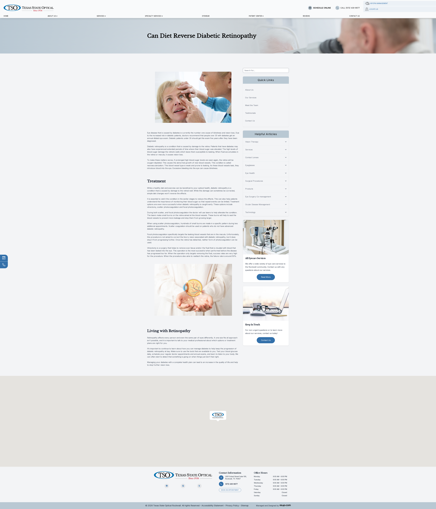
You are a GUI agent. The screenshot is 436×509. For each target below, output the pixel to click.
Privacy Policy (232, 505)
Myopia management (379, 3)
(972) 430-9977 (231, 484)
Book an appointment (230, 490)
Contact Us (354, 16)
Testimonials (250, 113)
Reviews (306, 16)
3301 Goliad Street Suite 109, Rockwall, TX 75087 (236, 477)
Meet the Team (251, 105)
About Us (249, 90)
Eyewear (205, 16)
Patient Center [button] (255, 16)
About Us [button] (52, 16)
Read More (266, 277)
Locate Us (373, 9)
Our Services (250, 97)
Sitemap (245, 505)
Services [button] (100, 16)
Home (6, 16)
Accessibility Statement (212, 505)
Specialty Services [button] (153, 16)
